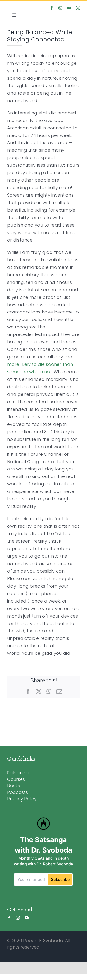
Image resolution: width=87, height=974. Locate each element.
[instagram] (60, 8)
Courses (16, 779)
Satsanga (18, 773)
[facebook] (52, 8)
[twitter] (78, 8)
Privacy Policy (21, 799)
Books (13, 786)
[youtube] (69, 8)
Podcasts (17, 792)
